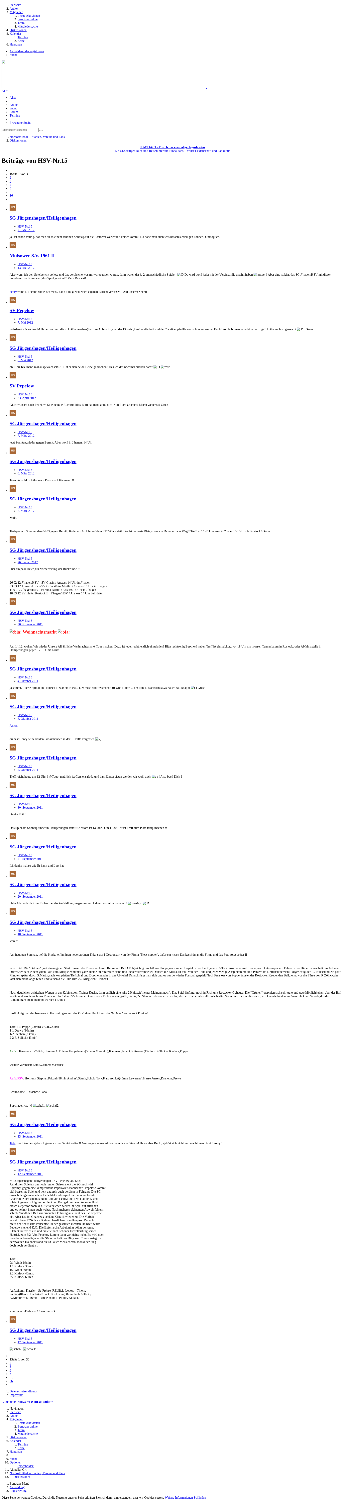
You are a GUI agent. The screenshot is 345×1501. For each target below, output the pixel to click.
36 (11, 195)
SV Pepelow (22, 310)
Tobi (12, 1143)
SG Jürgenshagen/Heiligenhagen (43, 218)
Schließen (200, 1497)
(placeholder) (26, 1466)
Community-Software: (27, 1401)
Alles (5, 90)
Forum (14, 112)
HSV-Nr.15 (25, 226)
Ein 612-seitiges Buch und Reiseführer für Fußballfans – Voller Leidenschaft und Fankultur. (172, 149)
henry (13, 291)
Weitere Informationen (179, 1497)
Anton (14, 725)
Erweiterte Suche (20, 122)
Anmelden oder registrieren (27, 51)
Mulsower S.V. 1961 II (32, 255)
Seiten (13, 108)
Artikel (14, 104)
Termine (15, 115)
